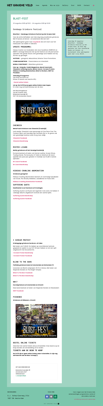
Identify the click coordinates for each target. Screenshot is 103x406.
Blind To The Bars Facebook (22, 273)
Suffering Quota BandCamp (23, 196)
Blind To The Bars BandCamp (23, 276)
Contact (87, 5)
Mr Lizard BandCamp (20, 164)
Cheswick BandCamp (20, 141)
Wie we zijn (54, 5)
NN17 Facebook (18, 291)
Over (72, 5)
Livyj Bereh (36, 42)
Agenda (44, 5)
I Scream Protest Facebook (22, 256)
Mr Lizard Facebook (20, 162)
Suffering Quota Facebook (22, 199)
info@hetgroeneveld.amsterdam (84, 399)
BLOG (79, 5)
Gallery (65, 5)
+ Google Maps (21, 375)
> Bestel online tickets (20, 82)
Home (37, 5)
